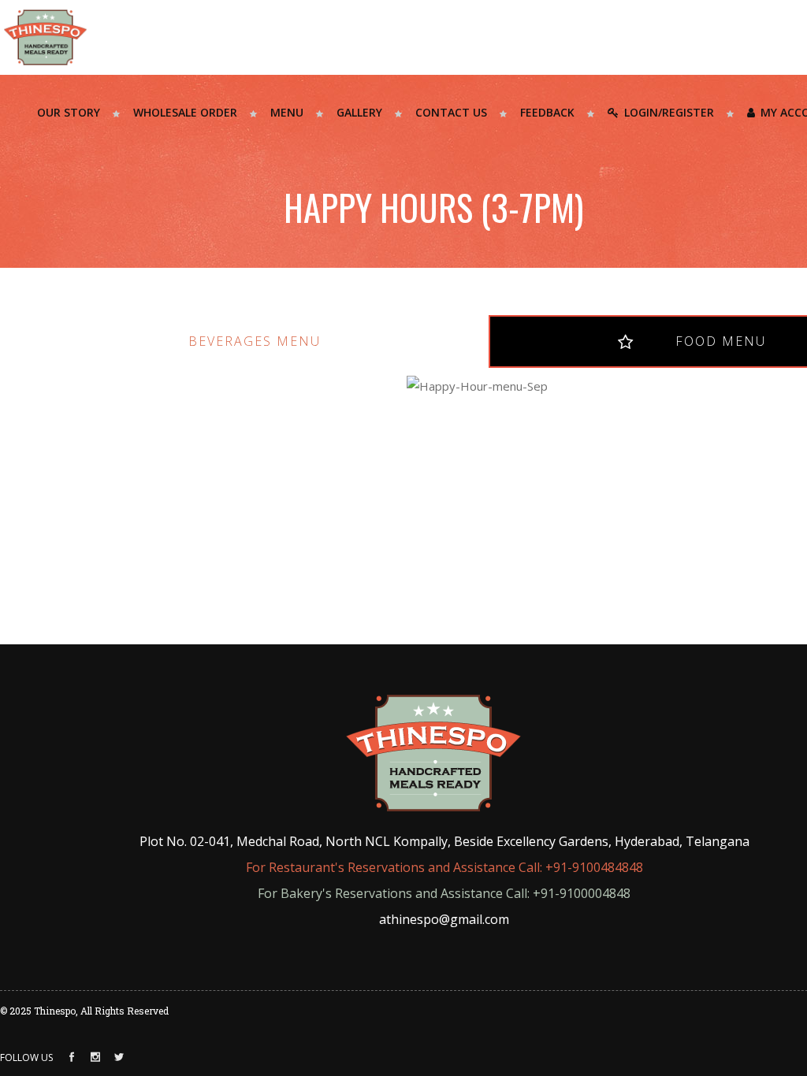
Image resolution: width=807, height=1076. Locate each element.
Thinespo (55, 1010)
